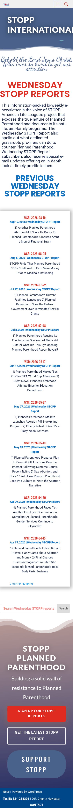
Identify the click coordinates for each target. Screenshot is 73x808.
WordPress (35, 791)
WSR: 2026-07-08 (35, 325)
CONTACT (36, 805)
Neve (6, 791)
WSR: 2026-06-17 (35, 361)
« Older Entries (21, 584)
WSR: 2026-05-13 (35, 443)
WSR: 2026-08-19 (35, 217)
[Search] (66, 4)
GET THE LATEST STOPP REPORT (36, 735)
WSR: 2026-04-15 (35, 538)
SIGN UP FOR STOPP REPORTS (36, 713)
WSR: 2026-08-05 (35, 253)
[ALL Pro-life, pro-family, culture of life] (6, 4)
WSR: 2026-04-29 (35, 497)
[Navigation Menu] (57, 4)
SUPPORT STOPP (36, 764)
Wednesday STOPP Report (43, 221)
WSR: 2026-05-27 (35, 402)
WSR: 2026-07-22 (35, 285)
